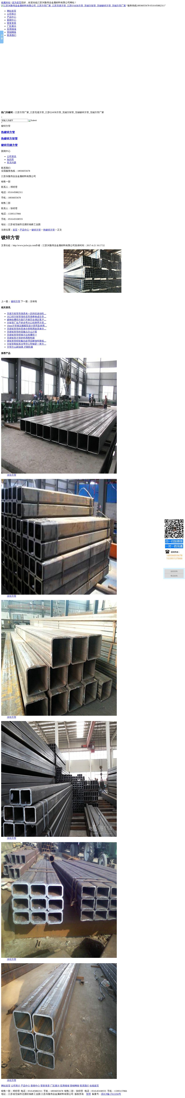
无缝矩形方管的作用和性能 (21, 338)
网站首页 (11, 11)
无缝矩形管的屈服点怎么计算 (22, 332)
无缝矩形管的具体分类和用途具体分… (26, 328)
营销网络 (11, 32)
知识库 (10, 159)
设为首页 (16, 2)
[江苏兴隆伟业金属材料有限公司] (92, 74)
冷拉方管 (11, 475)
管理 (88, 1094)
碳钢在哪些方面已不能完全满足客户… (26, 319)
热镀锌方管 (8, 132)
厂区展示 (11, 26)
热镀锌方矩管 (9, 138)
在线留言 (94, 1085)
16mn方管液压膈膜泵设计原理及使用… (27, 325)
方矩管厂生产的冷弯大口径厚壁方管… (26, 322)
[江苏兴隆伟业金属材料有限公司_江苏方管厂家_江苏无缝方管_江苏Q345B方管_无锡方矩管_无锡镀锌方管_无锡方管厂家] (63, 5)
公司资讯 (11, 156)
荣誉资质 (11, 23)
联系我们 (11, 35)
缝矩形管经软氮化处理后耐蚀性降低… (26, 341)
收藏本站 (5, 2)
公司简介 (11, 14)
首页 (15, 230)
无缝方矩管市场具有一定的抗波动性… (26, 313)
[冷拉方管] (59, 473)
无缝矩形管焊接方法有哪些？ (22, 335)
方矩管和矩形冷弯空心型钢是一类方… (26, 344)
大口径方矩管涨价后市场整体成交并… (26, 316)
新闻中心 (11, 20)
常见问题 (11, 162)
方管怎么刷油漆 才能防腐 (20, 347)
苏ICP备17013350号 (111, 1094)
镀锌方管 (36, 230)
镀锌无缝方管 (9, 145)
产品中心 (11, 17)
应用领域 (11, 29)
